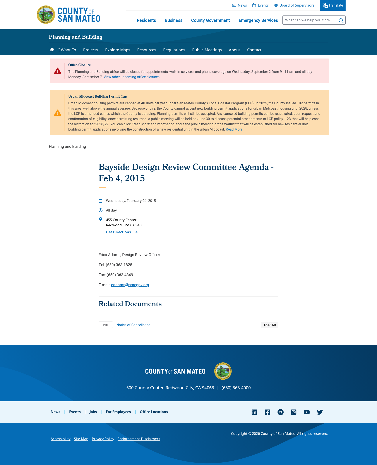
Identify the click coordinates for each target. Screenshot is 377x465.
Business (173, 20)
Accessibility (60, 438)
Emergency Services (258, 20)
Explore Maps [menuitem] (117, 49)
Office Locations (154, 411)
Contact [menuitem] (254, 49)
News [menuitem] (242, 5)
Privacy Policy (103, 438)
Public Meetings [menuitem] (207, 49)
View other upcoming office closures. (132, 76)
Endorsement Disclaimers (139, 438)
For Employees (118, 411)
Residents (146, 20)
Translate (336, 5)
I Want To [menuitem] (67, 49)
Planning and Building (75, 37)
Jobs (93, 411)
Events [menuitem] (263, 5)
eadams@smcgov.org (130, 284)
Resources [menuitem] (146, 49)
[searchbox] (314, 20)
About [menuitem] (234, 49)
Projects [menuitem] (90, 49)
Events (75, 411)
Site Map (81, 438)
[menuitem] (146, 20)
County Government (210, 20)
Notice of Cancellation (134, 324)
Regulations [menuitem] (174, 49)
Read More (234, 129)
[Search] (341, 20)
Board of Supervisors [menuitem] (297, 5)
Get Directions (118, 232)
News (55, 411)
